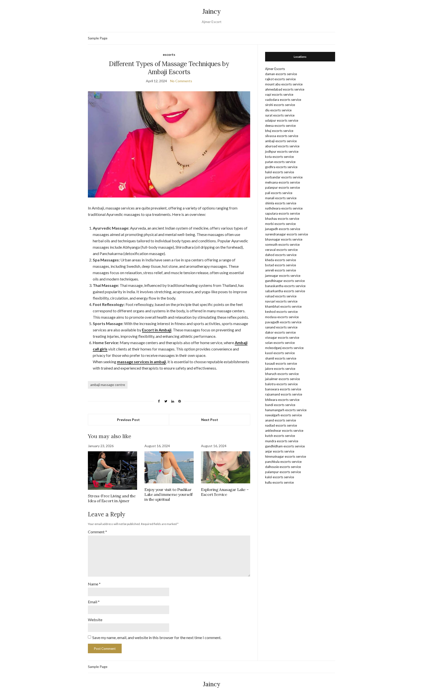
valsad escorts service (280, 296)
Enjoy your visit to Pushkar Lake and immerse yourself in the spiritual (168, 494)
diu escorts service (278, 110)
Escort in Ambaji (156, 329)
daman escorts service (281, 74)
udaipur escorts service (281, 120)
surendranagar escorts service (286, 234)
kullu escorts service (279, 482)
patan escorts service (280, 162)
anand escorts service (280, 420)
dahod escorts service (280, 255)
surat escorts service (279, 115)
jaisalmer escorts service (282, 379)
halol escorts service (279, 172)
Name (94, 584)
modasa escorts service (282, 317)
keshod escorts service (281, 312)
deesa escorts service (280, 126)
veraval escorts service (281, 250)
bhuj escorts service (279, 131)
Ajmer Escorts (275, 69)
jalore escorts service (280, 369)
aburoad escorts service (282, 146)
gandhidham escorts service (285, 446)
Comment (97, 531)
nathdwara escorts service (284, 208)
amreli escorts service (280, 270)
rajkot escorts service (280, 79)
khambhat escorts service (283, 306)
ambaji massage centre (107, 385)
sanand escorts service (281, 327)
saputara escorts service (282, 213)
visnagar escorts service (282, 337)
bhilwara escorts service (282, 400)
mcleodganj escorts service (284, 348)
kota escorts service (279, 157)
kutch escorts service (280, 436)
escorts (169, 54)
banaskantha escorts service (285, 286)
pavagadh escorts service (283, 322)
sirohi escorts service (280, 105)
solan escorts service (280, 343)
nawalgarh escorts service (283, 415)
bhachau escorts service (282, 219)
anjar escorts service (279, 451)
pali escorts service (278, 193)
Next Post (209, 420)
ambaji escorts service (281, 141)
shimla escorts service (280, 203)
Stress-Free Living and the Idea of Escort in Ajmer (112, 498)
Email (94, 601)
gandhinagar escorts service (285, 281)
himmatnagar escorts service (285, 456)
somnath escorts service (282, 244)
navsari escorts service (281, 301)
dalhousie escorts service (283, 467)
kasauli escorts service (281, 363)
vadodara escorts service (283, 100)
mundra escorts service (281, 441)
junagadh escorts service (282, 229)
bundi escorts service (280, 405)
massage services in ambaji (141, 361)
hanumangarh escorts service (285, 410)
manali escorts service (280, 198)
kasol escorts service (280, 353)
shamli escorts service (280, 358)
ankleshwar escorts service (284, 430)
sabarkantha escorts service (285, 291)
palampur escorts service (283, 472)
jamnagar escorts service (282, 276)
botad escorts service (280, 265)
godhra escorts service (281, 167)
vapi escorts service (279, 94)
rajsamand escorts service (283, 394)
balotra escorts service (281, 384)
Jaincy (211, 11)
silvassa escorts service (281, 136)
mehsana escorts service (282, 182)
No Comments (181, 81)
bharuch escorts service (282, 374)
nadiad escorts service (281, 425)
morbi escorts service (280, 224)
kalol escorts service (279, 477)
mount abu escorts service (284, 84)
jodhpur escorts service (281, 151)
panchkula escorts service (283, 462)
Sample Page (97, 38)
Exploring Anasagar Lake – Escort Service (224, 492)
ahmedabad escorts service (284, 89)
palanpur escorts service (282, 187)
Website (95, 619)
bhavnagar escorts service (283, 239)
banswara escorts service (283, 389)
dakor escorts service (280, 332)
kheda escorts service (280, 260)
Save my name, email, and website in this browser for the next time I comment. (156, 637)
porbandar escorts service (284, 177)
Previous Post (128, 420)
